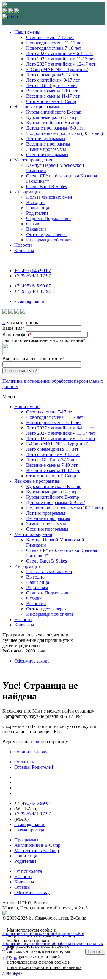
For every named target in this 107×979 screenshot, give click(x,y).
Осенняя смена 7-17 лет (50, 37)
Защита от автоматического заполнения (43, 340)
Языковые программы (36, 106)
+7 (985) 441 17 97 (32, 275)
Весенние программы (48, 143)
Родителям (37, 213)
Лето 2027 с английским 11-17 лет (60, 58)
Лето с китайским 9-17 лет (53, 80)
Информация (27, 191)
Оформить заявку (32, 660)
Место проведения (33, 159)
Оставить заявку (31, 751)
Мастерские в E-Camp (36, 850)
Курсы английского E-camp (53, 111)
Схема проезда (29, 829)
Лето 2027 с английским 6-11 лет (59, 53)
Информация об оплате (49, 239)
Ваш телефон (17, 334)
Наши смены (27, 32)
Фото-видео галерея (46, 234)
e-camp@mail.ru (29, 301)
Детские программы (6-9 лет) (55, 127)
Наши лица (37, 207)
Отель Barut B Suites (46, 186)
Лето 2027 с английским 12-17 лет (60, 64)
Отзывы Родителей (33, 767)
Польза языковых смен (49, 197)
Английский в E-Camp (37, 845)
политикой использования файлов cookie (37, 959)
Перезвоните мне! (21, 371)
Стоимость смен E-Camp (51, 101)
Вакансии (36, 229)
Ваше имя (13, 328)
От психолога (28, 871)
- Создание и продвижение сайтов (67, 913)
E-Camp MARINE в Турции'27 (57, 69)
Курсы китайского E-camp (52, 122)
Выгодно (35, 202)
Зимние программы (46, 149)
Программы (26, 839)
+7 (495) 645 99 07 (32, 270)
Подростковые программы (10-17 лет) (64, 133)
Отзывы (34, 223)
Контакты (24, 250)
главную (39, 741)
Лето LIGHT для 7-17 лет (51, 85)
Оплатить (24, 761)
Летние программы (45, 138)
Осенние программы (47, 154)
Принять (95, 951)
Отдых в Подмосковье (48, 218)
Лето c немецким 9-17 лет (52, 74)
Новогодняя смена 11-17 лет (54, 42)
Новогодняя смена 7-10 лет (53, 48)
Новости (23, 245)
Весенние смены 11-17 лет (53, 95)
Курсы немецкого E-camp (52, 117)
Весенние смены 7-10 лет (52, 90)
